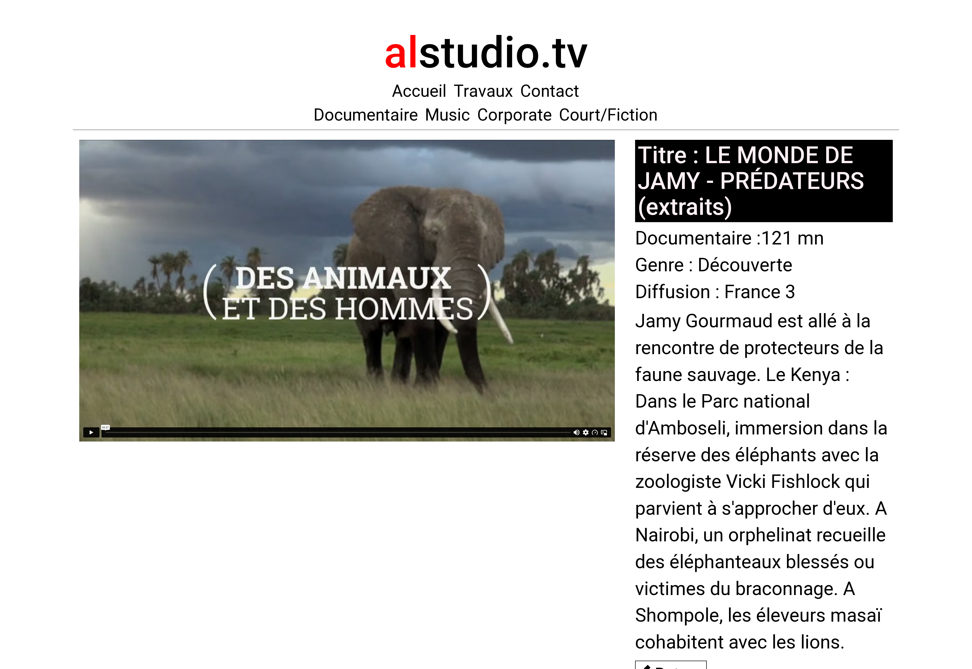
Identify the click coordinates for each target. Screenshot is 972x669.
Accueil (419, 91)
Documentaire (366, 115)
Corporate (514, 115)
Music (447, 115)
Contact (549, 91)
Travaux (483, 91)
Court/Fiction (608, 115)
